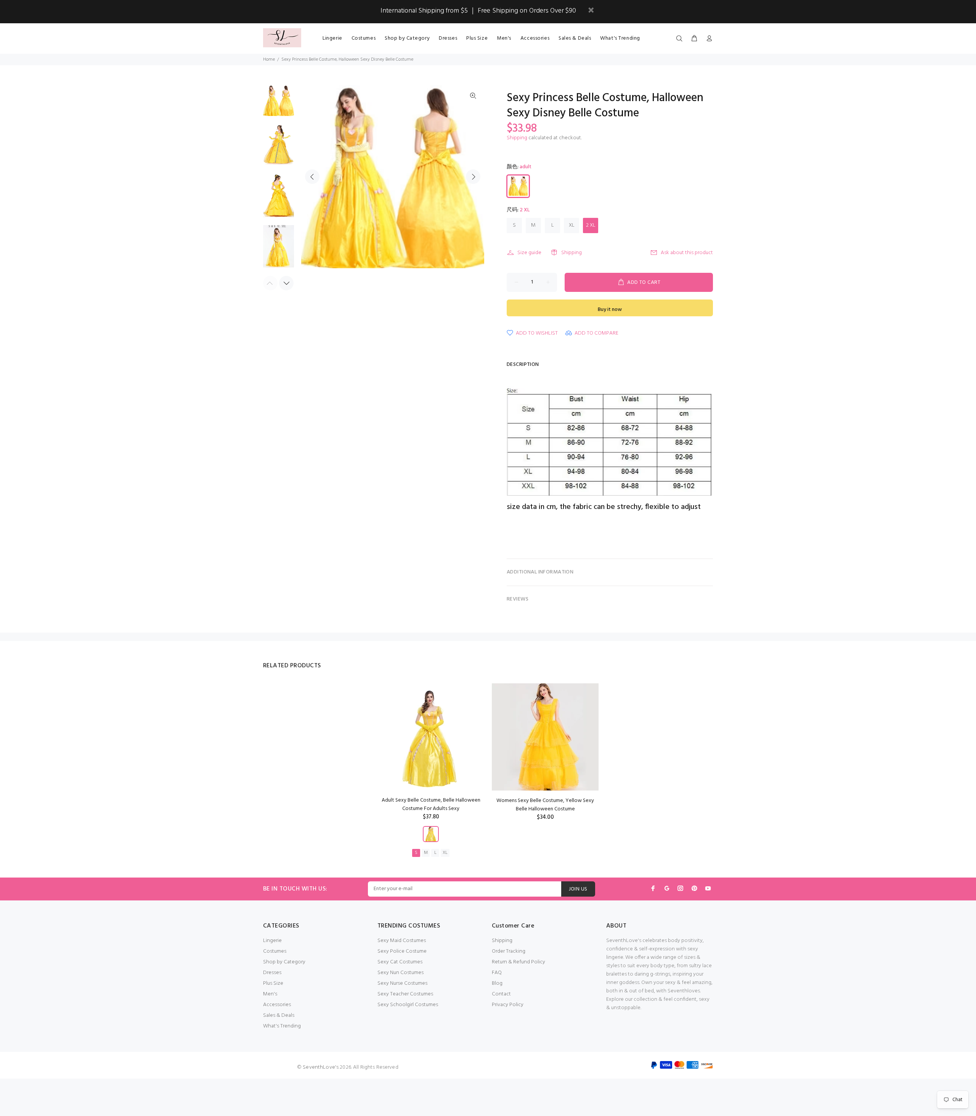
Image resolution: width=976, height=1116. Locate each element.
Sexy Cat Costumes (399, 962)
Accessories (277, 1004)
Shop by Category (284, 962)
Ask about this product (687, 252)
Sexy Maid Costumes (401, 940)
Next (473, 176)
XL (572, 225)
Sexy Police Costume (402, 951)
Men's (270, 994)
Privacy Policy (507, 1004)
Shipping (517, 138)
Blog (497, 983)
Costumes (274, 951)
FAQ (497, 972)
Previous (312, 176)
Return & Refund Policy (518, 962)
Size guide (529, 252)
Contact (501, 994)
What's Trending (282, 1026)
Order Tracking (508, 951)
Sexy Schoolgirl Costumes (407, 1004)
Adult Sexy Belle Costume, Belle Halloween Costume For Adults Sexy (431, 804)
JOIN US (578, 889)
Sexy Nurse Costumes (402, 983)
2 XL (591, 225)
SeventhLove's (321, 1067)
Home (269, 59)
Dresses (272, 972)
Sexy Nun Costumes (400, 972)
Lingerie (272, 940)
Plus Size (273, 983)
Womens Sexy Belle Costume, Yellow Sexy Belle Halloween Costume (545, 804)
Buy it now (610, 309)
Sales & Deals (278, 1015)
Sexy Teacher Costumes (405, 994)
